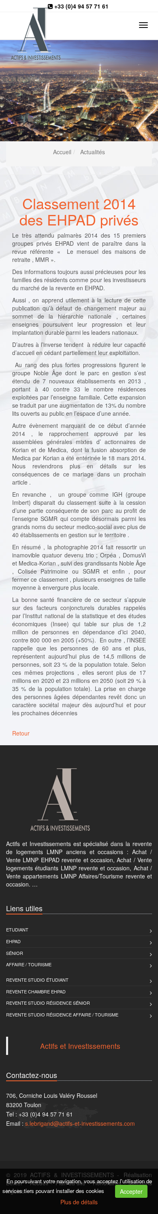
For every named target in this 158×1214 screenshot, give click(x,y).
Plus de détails (79, 1202)
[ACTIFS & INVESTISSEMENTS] (79, 799)
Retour (21, 733)
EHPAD (13, 941)
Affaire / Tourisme (28, 964)
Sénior (14, 953)
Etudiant (17, 929)
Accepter (131, 1191)
